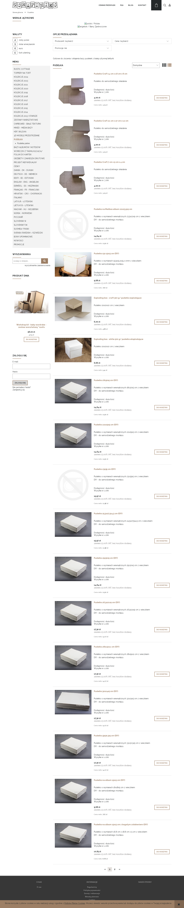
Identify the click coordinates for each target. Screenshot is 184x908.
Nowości (18, 241)
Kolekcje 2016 (21, 104)
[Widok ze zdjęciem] (164, 65)
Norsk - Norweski (23, 213)
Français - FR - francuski (26, 190)
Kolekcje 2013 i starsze (25, 116)
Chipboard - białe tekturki (27, 124)
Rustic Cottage (22, 69)
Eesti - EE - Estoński (24, 178)
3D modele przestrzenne (26, 135)
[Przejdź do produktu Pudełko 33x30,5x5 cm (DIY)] (73, 746)
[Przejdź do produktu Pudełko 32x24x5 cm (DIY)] (73, 702)
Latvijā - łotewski (23, 201)
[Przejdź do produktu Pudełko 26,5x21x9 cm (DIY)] (73, 613)
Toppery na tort (22, 73)
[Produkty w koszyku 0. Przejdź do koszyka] (156, 5)
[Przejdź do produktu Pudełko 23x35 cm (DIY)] (73, 485)
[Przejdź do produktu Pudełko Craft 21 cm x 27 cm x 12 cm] (73, 135)
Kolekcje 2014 (21, 112)
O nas (39, 887)
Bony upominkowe (23, 237)
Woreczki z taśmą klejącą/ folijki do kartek (28, 153)
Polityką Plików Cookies (74, 903)
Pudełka (18, 139)
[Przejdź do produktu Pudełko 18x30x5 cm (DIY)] (73, 391)
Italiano (18, 197)
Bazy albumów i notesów (27, 147)
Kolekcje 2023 (21, 81)
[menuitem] (106, 5)
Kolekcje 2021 (21, 85)
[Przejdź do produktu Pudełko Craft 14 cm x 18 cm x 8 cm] (73, 92)
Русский (18, 217)
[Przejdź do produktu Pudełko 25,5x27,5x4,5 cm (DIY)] (73, 524)
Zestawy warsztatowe (26, 120)
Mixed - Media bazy (23, 128)
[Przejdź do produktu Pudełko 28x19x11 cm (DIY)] (73, 657)
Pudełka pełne (23, 143)
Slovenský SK (20, 225)
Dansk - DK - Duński (23, 170)
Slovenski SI (20, 221)
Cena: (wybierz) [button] (121, 41)
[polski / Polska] (92, 23)
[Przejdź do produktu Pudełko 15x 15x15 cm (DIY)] (73, 264)
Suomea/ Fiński (21, 229)
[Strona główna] (35, 5)
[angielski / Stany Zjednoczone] (92, 26)
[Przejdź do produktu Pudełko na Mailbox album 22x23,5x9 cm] (73, 225)
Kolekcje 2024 (21, 77)
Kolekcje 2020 (21, 89)
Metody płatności (92, 896)
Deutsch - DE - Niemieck (25, 174)
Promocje (19, 244)
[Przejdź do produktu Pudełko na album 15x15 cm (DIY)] (73, 791)
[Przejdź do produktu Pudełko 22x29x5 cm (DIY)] (73, 435)
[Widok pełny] (169, 65)
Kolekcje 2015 (21, 108)
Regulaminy (92, 887)
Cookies (92, 900)
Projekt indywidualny (25, 162)
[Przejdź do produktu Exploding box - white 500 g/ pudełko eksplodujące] (73, 350)
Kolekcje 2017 (21, 100)
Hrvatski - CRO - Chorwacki (28, 194)
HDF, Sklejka (20, 132)
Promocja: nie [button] (61, 48)
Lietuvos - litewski (23, 205)
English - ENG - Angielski (26, 182)
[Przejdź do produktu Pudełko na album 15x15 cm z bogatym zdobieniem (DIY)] (73, 835)
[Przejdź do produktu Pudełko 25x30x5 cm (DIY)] (73, 569)
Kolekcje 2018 (21, 96)
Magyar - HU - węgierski (26, 209)
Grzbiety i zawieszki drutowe (29, 158)
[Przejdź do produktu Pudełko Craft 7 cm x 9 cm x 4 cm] (73, 181)
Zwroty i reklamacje (92, 893)
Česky (17, 166)
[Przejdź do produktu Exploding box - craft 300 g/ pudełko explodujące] (73, 309)
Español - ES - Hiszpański (26, 186)
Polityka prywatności (92, 890)
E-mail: (15, 362)
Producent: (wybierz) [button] (64, 41)
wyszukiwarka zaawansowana (37, 265)
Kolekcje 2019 (21, 92)
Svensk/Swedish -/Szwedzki (28, 233)
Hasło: (15, 372)
